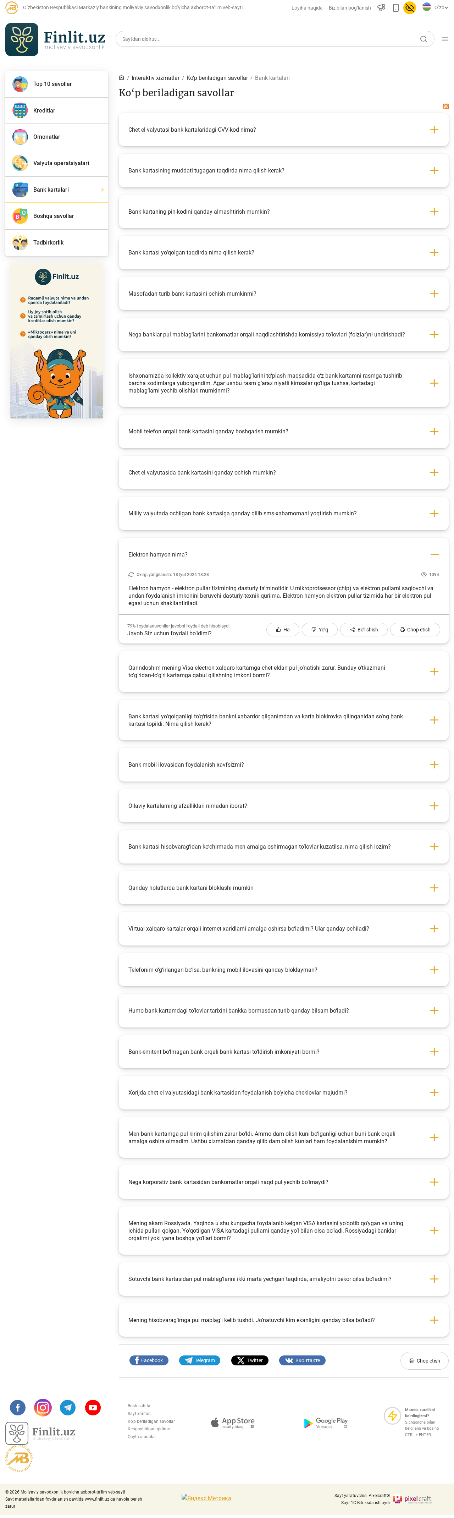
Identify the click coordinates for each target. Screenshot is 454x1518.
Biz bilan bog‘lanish (350, 8)
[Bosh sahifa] (121, 78)
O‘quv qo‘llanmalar (383, 70)
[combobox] (440, 8)
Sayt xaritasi (139, 1413)
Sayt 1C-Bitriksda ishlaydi (365, 1502)
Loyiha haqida (307, 8)
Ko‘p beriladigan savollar (151, 1421)
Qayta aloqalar (142, 1436)
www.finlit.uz (97, 1499)
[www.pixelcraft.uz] (420, 1499)
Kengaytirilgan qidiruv (149, 1428)
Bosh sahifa (139, 1405)
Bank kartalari (272, 78)
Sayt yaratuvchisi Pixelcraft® (362, 1495)
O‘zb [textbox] (439, 7)
